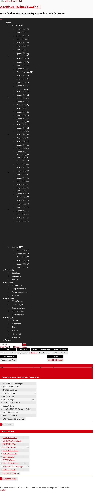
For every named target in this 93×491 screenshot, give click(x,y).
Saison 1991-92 (23, 257)
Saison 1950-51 (23, 95)
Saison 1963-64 (23, 138)
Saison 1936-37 (23, 46)
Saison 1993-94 (23, 264)
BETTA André (8, 457)
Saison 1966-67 (23, 148)
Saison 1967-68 (23, 152)
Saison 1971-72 (23, 164)
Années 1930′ (17, 26)
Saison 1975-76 (23, 178)
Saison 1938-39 (23, 53)
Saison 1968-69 (23, 155)
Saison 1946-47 (23, 82)
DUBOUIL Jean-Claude (12, 441)
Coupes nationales (19, 289)
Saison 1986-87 (23, 214)
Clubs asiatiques (18, 315)
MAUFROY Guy (9, 473)
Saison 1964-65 (23, 141)
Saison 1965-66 (23, 145)
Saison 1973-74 (23, 171)
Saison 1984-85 (23, 207)
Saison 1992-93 (23, 260)
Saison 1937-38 (23, 49)
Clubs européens (18, 305)
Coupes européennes (20, 292)
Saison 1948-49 (23, 89)
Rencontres (9, 282)
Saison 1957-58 (23, 119)
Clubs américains (18, 308)
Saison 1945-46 (23, 79)
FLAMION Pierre (9, 479)
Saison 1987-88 (23, 218)
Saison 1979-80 (23, 190)
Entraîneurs (16, 276)
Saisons (8, 23)
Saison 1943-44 (23, 69)
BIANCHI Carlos (9, 470)
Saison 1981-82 (23, 197)
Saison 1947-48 (23, 86)
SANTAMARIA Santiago (13, 466)
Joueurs (15, 280)
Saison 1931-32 (23, 29)
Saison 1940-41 (23, 59)
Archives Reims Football (20, 7)
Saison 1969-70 (23, 157)
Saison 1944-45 (23, 76)
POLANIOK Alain (10, 454)
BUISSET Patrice (9, 447)
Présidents (16, 273)
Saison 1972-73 (23, 168)
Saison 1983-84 (23, 204)
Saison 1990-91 (23, 254)
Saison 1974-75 (23, 174)
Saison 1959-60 (23, 124)
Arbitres (15, 331)
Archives (8, 340)
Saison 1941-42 (23, 62)
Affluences (16, 337)
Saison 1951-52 (23, 98)
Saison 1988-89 (23, 221)
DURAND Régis (9, 444)
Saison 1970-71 (23, 161)
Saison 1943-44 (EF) (25, 72)
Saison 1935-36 (23, 43)
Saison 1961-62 (23, 131)
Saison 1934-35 (23, 39)
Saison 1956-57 (23, 115)
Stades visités (17, 334)
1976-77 (34, 353)
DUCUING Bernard (11, 463)
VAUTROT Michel (55, 360)
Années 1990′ (17, 247)
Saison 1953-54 (23, 105)
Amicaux (15, 296)
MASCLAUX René (10, 451)
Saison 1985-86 (23, 211)
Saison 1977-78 (23, 185)
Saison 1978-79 (23, 188)
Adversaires (9, 298)
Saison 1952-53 (23, 102)
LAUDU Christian (10, 438)
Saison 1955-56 (23, 112)
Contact (3, 490)
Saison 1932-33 (23, 32)
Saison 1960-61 (23, 128)
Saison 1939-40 (23, 55)
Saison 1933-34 (23, 36)
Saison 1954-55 (23, 108)
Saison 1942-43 (23, 65)
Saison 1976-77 (23, 181)
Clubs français (17, 301)
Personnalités (10, 270)
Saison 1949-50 (23, 91)
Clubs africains (17, 311)
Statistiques (9, 318)
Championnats (17, 285)
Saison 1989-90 (23, 250)
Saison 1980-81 (23, 194)
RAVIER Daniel (9, 460)
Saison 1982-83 (23, 201)
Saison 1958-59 (23, 122)
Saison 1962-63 (23, 135)
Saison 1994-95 (23, 267)
